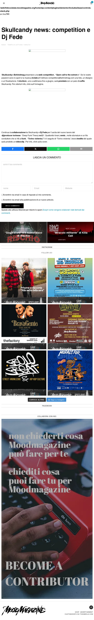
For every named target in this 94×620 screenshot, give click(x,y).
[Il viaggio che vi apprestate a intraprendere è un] (70, 373)
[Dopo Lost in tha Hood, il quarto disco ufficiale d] (23, 280)
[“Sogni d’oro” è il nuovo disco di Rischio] (23, 232)
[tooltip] (12, 149)
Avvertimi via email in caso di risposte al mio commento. (27, 194)
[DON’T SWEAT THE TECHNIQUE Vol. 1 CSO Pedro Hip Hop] (70, 280)
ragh (3, 45)
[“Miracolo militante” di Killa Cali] (70, 232)
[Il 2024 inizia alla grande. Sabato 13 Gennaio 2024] (70, 326)
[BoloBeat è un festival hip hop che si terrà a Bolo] (23, 373)
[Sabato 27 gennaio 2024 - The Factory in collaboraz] (23, 326)
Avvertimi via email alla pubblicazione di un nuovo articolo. (28, 199)
